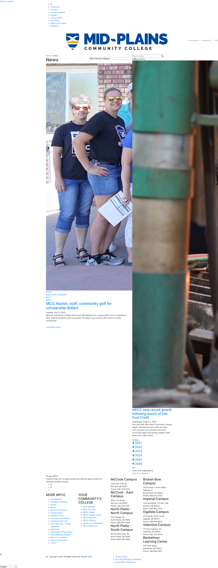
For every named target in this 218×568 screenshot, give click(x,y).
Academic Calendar (59, 502)
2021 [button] (138, 442)
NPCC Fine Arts (89, 518)
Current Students (58, 12)
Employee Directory (59, 521)
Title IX (53, 543)
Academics (206, 40)
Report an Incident (58, 23)
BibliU (53, 507)
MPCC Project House (92, 515)
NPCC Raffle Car (90, 526)
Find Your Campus (140, 473)
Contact (54, 9)
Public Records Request (61, 535)
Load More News (53, 327)
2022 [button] (138, 447)
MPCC (48, 300)
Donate (54, 15)
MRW (90, 556)
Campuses (55, 7)
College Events (57, 515)
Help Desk (55, 529)
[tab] (152, 443)
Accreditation (56, 499)
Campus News (57, 513)
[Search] (51, 4)
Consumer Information (60, 518)
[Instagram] (51, 487)
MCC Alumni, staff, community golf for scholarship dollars (79, 305)
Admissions (193, 40)
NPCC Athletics (89, 520)
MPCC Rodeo (88, 512)
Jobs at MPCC (57, 18)
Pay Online (55, 20)
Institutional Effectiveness (62, 532)
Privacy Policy (121, 556)
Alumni (49, 292)
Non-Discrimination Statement (128, 559)
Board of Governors (59, 510)
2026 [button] (138, 463)
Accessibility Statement (125, 562)
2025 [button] (138, 459)
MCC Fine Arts (89, 509)
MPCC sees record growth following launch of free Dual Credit (152, 413)
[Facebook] (51, 484)
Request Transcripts (59, 540)
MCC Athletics (89, 507)
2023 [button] (138, 451)
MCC (48, 297)
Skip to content (6, 1)
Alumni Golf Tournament (56, 294)
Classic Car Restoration (93, 523)
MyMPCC (55, 26)
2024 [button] (138, 455)
